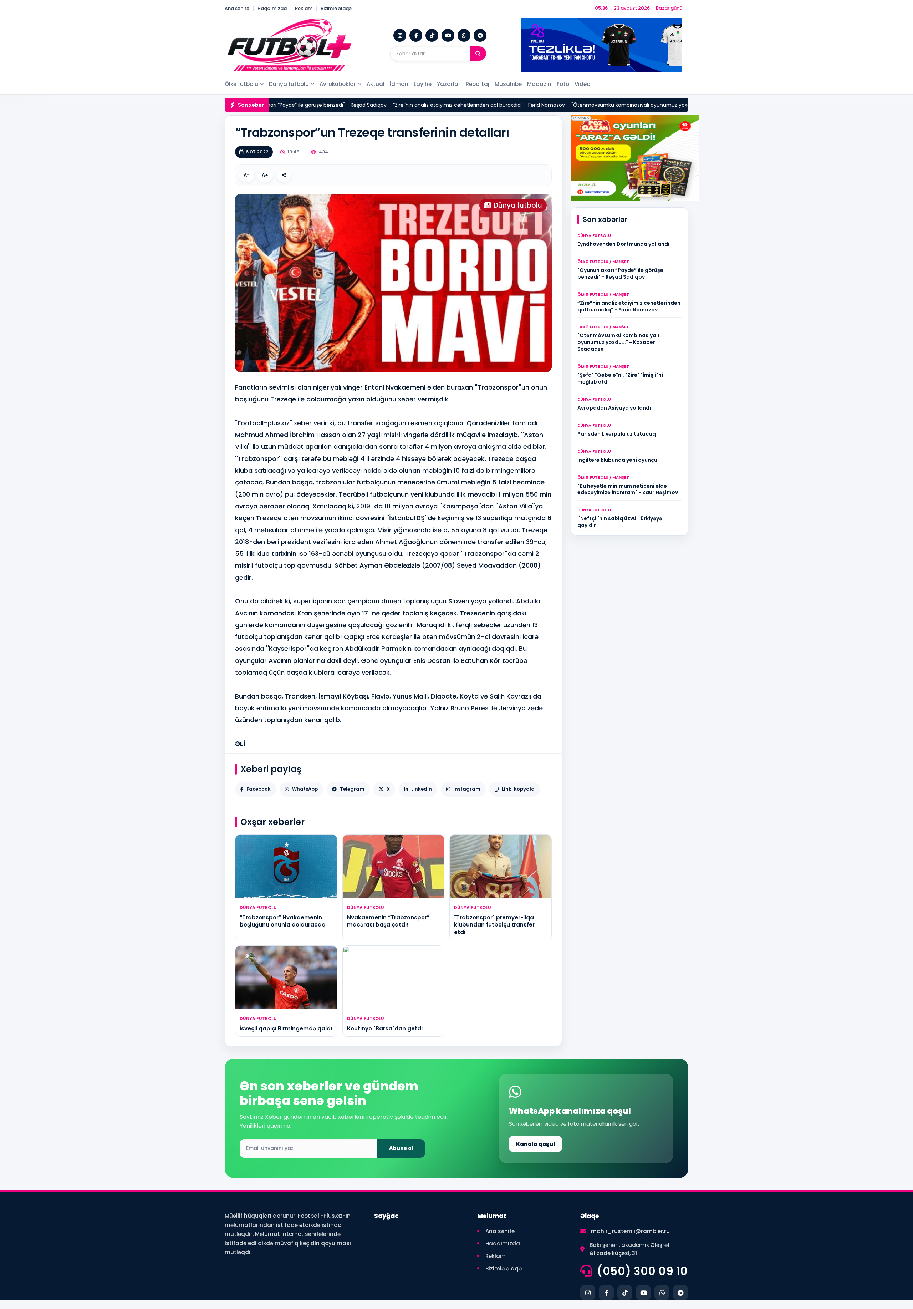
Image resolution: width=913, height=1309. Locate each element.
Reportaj (477, 84)
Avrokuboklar (338, 84)
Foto (563, 84)
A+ (265, 175)
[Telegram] (480, 35)
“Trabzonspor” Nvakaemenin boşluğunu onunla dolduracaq (283, 921)
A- (247, 175)
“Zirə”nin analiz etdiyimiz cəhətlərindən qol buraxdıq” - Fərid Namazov (433, 104)
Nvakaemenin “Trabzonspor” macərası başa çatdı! (388, 921)
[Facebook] (415, 35)
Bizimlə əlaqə (336, 8)
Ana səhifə (237, 8)
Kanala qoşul (535, 1144)
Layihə (423, 84)
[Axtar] (478, 53)
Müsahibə (508, 84)
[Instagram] (399, 35)
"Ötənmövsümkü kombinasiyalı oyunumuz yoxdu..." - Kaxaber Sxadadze (615, 104)
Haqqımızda (272, 8)
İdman (399, 84)
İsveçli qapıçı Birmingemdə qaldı (286, 1028)
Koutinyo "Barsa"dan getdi (385, 1028)
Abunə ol (401, 1148)
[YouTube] (448, 35)
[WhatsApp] (464, 35)
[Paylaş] (284, 175)
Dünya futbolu (289, 84)
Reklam (303, 8)
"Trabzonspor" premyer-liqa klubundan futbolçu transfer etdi (494, 925)
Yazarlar (448, 84)
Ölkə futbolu (241, 84)
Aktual (375, 84)
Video (582, 84)
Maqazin (539, 84)
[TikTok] (431, 35)
